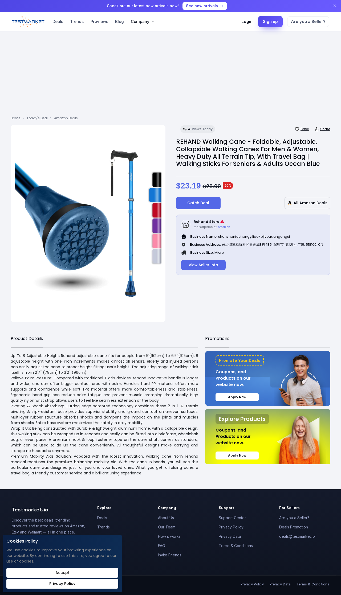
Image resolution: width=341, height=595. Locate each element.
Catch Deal (198, 203)
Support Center (232, 517)
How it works (169, 536)
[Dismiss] (334, 6)
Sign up (270, 21)
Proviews (99, 21)
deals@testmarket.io (297, 536)
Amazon (224, 227)
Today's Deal (37, 118)
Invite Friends (169, 555)
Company (140, 21)
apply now (237, 397)
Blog (119, 21)
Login (247, 21)
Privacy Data (230, 536)
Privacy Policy (231, 527)
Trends (77, 21)
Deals (57, 21)
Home (15, 118)
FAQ (161, 545)
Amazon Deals (66, 118)
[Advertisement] (170, 76)
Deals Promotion (293, 527)
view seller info (203, 265)
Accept (62, 572)
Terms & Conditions (236, 545)
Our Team (166, 527)
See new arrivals (202, 5)
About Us (166, 517)
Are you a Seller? (308, 21)
